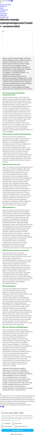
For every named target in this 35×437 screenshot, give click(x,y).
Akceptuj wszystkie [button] (17, 430)
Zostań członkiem (5, 4)
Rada (1, 8)
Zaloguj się (3, 15)
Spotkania (3, 6)
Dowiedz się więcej (16, 420)
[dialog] (17, 423)
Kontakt (2, 12)
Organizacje (4, 10)
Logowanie (3, 13)
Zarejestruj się (4, 17)
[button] (17, 434)
